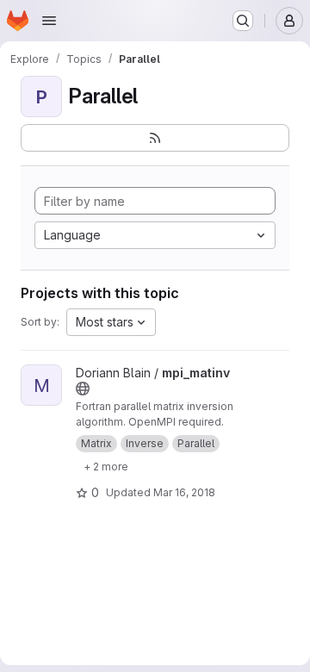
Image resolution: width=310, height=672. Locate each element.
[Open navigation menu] (49, 20)
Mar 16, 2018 (184, 492)
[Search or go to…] (242, 20)
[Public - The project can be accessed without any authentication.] (83, 388)
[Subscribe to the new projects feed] (155, 138)
